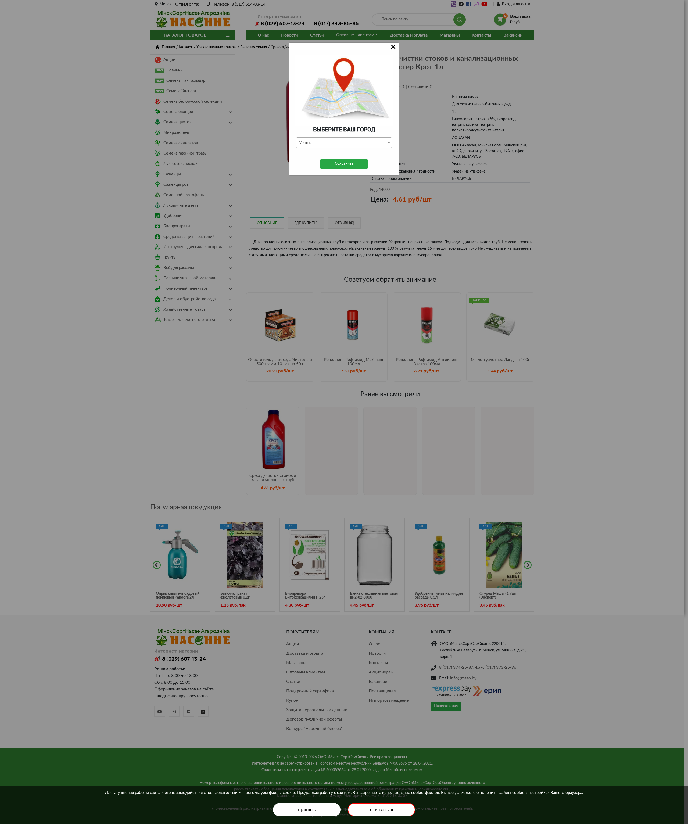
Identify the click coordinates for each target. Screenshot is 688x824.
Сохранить (344, 164)
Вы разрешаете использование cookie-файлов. (396, 793)
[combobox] (344, 142)
